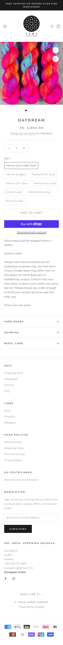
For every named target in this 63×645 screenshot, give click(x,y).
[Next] (43, 110)
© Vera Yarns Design (31, 602)
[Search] (52, 26)
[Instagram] (13, 578)
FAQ (7, 391)
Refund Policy (13, 442)
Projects (9, 416)
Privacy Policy (13, 460)
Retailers (10, 422)
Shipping (11, 332)
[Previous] (19, 110)
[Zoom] (55, 50)
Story (7, 410)
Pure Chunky (14, 201)
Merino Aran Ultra (45, 183)
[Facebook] (5, 578)
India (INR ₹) (30, 594)
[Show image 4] (37, 110)
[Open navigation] (5, 26)
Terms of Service (14, 454)
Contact (9, 385)
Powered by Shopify (31, 607)
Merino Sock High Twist (21, 165)
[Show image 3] (33, 110)
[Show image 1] (26, 110)
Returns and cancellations (21, 479)
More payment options (31, 232)
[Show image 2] (29, 110)
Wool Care (13, 343)
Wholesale (11, 379)
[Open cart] (58, 26)
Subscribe (18, 528)
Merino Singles (15, 174)
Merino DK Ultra (16, 183)
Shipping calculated (23, 133)
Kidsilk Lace (14, 192)
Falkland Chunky (39, 192)
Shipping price (13, 373)
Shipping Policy (14, 448)
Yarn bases (14, 321)
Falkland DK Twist (43, 174)
